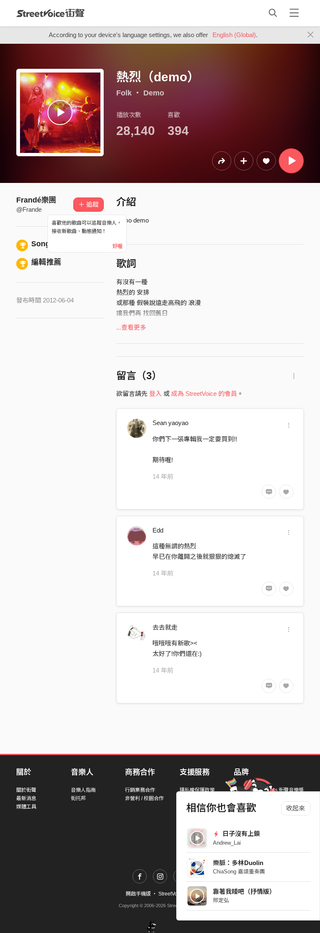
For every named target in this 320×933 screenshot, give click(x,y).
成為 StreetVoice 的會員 (204, 393)
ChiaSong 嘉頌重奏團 (239, 871)
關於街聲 (26, 790)
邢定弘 (221, 900)
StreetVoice (50, 13)
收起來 (295, 808)
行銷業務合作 (140, 790)
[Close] (310, 35)
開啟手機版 (138, 894)
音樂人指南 (83, 790)
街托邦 (78, 798)
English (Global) (234, 34)
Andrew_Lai (227, 843)
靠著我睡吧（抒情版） (244, 891)
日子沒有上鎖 (240, 833)
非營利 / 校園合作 (144, 798)
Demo (153, 93)
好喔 (117, 246)
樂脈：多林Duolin (238, 862)
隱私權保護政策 (197, 790)
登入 (155, 393)
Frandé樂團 (36, 200)
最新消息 (26, 798)
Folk (124, 93)
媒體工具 (26, 807)
